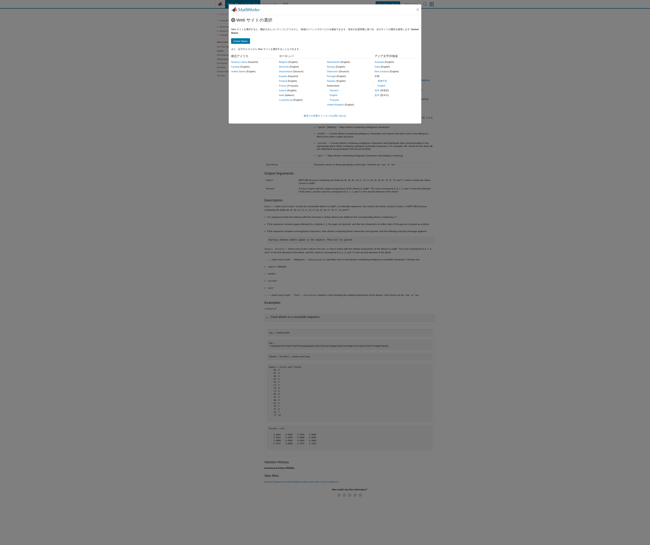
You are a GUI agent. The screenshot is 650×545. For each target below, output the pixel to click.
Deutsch (334, 90)
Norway (331, 66)
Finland (283, 81)
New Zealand (382, 71)
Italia (281, 95)
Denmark (284, 66)
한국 (377, 95)
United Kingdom (335, 104)
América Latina (239, 62)
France (283, 85)
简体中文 (382, 81)
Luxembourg (285, 100)
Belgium (283, 62)
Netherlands (333, 62)
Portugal (331, 76)
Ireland (282, 90)
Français (334, 100)
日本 (377, 90)
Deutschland (285, 71)
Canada (235, 66)
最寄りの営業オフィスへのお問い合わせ (325, 115)
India (377, 66)
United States (238, 71)
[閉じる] (417, 9)
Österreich (332, 71)
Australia (379, 62)
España (283, 76)
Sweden (331, 81)
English (334, 95)
